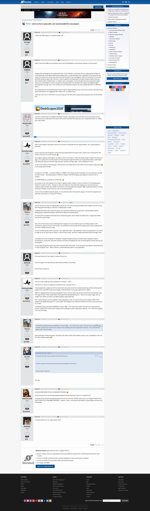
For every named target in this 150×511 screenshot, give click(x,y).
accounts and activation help (114, 139)
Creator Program (90, 492)
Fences (22, 486)
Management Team (90, 484)
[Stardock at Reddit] (111, 89)
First (96, 30)
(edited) (70, 202)
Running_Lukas (27, 151)
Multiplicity (23, 490)
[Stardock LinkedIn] (120, 89)
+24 (27, 408)
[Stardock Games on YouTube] (116, 87)
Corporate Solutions (25, 482)
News (57, 2)
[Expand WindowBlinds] (108, 62)
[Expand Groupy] (108, 45)
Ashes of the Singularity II (59, 479)
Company (89, 477)
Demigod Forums (64, 32)
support (109, 152)
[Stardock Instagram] (121, 87)
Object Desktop (24, 479)
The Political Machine (57, 490)
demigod (115, 146)
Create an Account (122, 484)
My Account (121, 482)
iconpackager (111, 144)
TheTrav (27, 212)
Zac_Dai (27, 357)
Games (43, 2)
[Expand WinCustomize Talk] (108, 60)
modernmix (122, 150)
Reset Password (122, 488)
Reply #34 (37, 347)
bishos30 (27, 263)
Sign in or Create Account (45, 466)
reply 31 (49, 353)
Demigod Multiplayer (37, 20)
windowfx (121, 146)
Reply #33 (37, 319)
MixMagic (27, 426)
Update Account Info (123, 490)
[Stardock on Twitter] (110, 87)
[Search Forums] (129, 2)
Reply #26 (37, 32)
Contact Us (88, 494)
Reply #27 (37, 60)
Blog (62, 2)
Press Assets (89, 490)
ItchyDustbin (27, 123)
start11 (117, 144)
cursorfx (109, 146)
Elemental (55, 482)
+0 (27, 273)
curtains (116, 150)
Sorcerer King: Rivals (57, 496)
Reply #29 (37, 141)
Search (33, 10)
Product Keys (121, 486)
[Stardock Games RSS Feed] (123, 89)
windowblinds (115, 130)
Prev (99, 30)
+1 (27, 52)
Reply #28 (37, 113)
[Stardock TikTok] (117, 89)
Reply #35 (37, 389)
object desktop (111, 148)
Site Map (85, 508)
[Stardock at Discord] (114, 89)
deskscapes (114, 137)
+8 (27, 133)
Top (102, 32)
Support (68, 2)
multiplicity (116, 135)
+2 (27, 80)
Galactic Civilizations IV (58, 484)
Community (50, 2)
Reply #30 (37, 202)
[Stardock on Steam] (124, 87)
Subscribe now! (117, 78)
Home (23, 20)
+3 (27, 222)
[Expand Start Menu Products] (108, 58)
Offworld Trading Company (59, 492)
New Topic (98, 7)
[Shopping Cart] (126, 2)
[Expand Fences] (108, 43)
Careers (88, 486)
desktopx (110, 141)
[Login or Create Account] (123, 2)
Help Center (121, 479)
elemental (118, 148)
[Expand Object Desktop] (108, 32)
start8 (109, 137)
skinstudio (123, 144)
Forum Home (27, 10)
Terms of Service (74, 508)
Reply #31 (37, 253)
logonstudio (110, 150)
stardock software (122, 133)
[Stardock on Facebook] (113, 87)
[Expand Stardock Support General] (108, 34)
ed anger (27, 42)
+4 (27, 436)
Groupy (22, 492)
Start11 (22, 484)
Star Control (55, 488)
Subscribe (125, 500)
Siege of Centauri (57, 494)
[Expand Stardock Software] (106, 28)
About (87, 479)
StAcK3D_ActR (27, 399)
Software (36, 2)
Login (38, 10)
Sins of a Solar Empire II (58, 486)
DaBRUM (27, 70)
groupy (122, 135)
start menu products (112, 133)
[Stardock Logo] (25, 2)
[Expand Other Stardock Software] (108, 51)
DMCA (80, 508)
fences (109, 130)
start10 (123, 139)
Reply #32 (37, 278)
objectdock (110, 135)
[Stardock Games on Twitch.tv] (119, 87)
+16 (27, 161)
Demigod (28, 20)
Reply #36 (37, 416)
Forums (88, 496)
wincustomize (117, 141)
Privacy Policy (66, 508)
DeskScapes (23, 488)
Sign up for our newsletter (93, 500)
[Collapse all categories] (128, 28)
